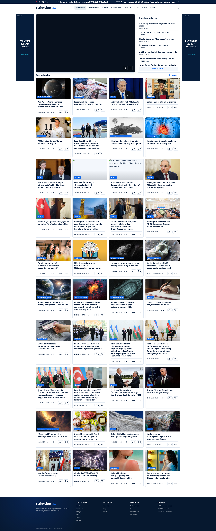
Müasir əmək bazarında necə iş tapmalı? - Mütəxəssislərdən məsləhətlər (87, 265)
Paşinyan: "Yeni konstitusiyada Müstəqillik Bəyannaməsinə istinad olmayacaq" (161, 185)
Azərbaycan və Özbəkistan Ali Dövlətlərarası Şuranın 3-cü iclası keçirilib (158, 224)
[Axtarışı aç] (178, 7)
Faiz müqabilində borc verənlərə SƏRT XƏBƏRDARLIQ (88, 103)
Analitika (78, 520)
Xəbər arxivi (173, 75)
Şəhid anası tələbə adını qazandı (161, 102)
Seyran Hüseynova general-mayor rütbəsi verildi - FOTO (159, 303)
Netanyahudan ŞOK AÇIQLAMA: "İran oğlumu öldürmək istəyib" (125, 103)
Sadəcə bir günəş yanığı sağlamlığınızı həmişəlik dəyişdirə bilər (121, 475)
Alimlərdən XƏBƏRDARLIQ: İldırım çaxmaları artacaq (86, 474)
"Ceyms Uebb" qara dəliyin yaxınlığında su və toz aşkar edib (52, 435)
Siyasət (105, 8)
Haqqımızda (106, 506)
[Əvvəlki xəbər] (125, 68)
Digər (152, 8)
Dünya (137, 8)
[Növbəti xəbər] (130, 68)
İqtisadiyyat (116, 8)
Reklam (105, 512)
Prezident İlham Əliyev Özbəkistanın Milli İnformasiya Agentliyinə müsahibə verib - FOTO (126, 392)
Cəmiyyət (128, 8)
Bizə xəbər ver (134, 512)
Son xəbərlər (93, 8)
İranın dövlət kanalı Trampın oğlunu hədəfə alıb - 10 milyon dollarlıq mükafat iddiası (51, 185)
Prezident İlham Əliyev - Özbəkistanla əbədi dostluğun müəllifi (84, 185)
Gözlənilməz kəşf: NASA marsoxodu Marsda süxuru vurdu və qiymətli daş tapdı (159, 265)
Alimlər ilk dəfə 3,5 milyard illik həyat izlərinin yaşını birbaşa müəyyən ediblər (122, 304)
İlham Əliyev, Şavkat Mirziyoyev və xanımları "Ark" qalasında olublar (53, 222)
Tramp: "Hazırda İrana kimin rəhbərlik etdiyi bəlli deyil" (160, 391)
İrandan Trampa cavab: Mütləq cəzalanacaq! (48, 474)
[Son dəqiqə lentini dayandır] (178, 2)
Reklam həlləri (134, 506)
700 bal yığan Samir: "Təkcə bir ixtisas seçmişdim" (50, 142)
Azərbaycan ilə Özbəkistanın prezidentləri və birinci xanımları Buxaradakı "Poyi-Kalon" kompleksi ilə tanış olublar (88, 225)
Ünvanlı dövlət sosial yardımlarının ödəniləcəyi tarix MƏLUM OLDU (49, 346)
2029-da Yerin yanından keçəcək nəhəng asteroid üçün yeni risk (125, 264)
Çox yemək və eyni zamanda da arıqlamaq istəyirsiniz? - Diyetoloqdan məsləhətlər (159, 475)
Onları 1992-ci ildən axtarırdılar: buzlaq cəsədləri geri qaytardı (125, 435)
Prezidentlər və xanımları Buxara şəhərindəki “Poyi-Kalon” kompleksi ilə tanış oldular (125, 185)
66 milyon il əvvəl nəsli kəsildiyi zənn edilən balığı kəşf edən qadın (126, 142)
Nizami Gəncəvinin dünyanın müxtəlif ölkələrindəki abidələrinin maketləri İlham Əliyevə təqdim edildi (124, 225)
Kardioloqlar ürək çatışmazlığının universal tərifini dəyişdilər (162, 142)
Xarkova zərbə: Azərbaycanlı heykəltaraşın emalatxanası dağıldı (159, 436)
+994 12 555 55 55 (163, 509)
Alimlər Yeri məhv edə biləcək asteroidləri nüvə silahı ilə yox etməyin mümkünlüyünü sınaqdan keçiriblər (87, 306)
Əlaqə (104, 509)
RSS (131, 509)
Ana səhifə (80, 8)
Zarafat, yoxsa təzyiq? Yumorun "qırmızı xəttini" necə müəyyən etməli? (49, 265)
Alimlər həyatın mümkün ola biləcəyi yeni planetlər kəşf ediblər (53, 303)
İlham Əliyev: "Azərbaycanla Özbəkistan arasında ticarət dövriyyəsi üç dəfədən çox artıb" (88, 346)
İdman (144, 8)
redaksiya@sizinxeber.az (165, 506)
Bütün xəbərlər (157, 69)
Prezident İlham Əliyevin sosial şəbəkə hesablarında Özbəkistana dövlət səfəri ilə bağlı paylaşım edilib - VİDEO (87, 144)
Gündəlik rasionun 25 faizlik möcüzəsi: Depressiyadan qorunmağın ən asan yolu (86, 436)
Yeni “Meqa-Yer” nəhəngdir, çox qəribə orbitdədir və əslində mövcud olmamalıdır (50, 104)
